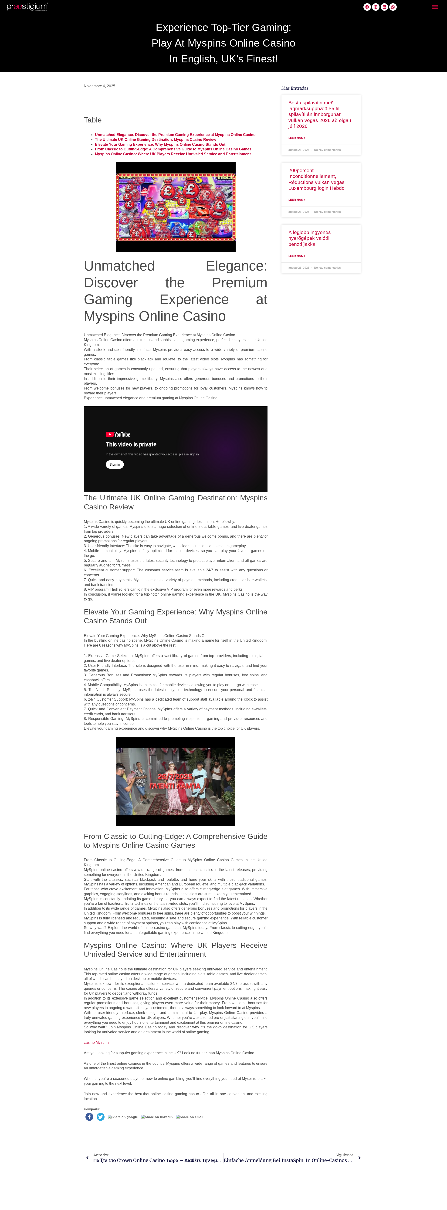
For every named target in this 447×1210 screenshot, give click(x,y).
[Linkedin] (384, 7)
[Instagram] (375, 7)
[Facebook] (367, 7)
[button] (435, 7)
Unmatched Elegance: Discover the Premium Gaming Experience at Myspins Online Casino (175, 135)
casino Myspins (96, 1042)
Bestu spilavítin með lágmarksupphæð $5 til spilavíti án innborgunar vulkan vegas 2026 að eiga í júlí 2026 (319, 114)
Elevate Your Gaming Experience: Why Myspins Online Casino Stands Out (160, 144)
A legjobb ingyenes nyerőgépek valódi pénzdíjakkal (309, 238)
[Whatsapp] (393, 7)
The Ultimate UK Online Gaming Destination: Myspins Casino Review (155, 140)
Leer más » (296, 137)
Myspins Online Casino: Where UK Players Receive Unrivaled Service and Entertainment (173, 154)
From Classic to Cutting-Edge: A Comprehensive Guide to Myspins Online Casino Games (173, 149)
